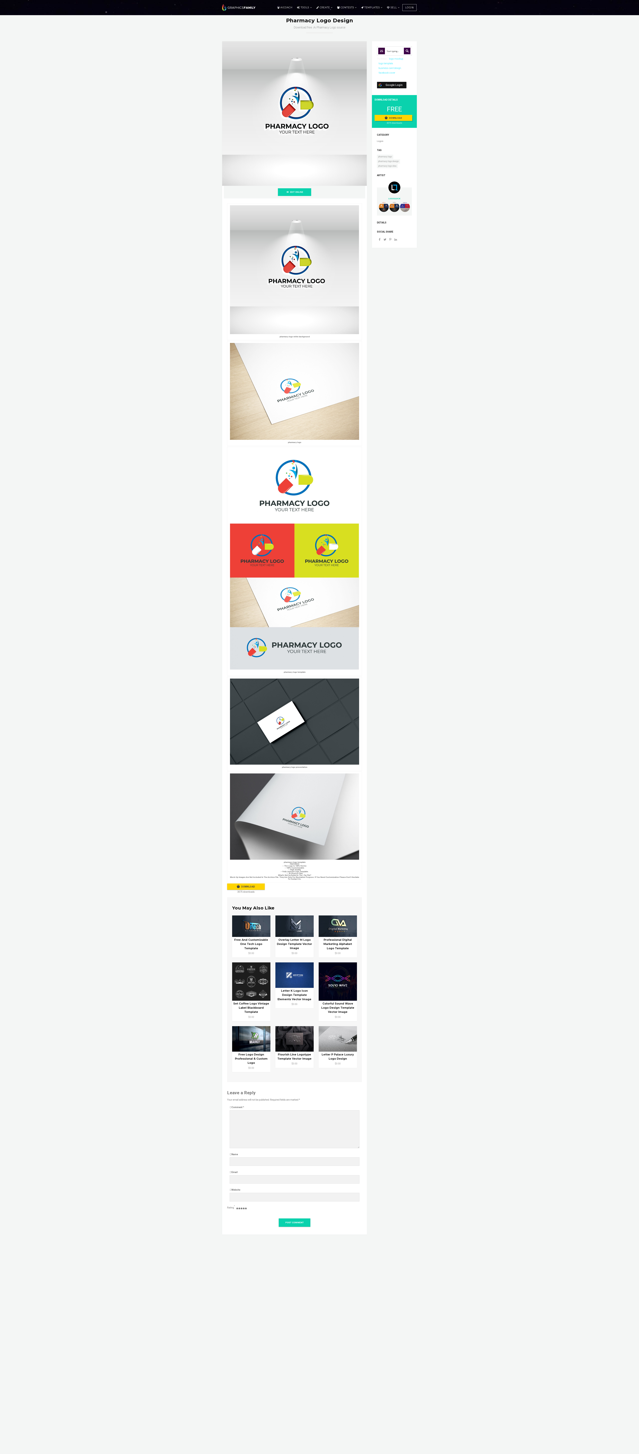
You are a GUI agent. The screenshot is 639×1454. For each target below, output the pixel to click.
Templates (372, 7)
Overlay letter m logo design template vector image (294, 944)
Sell (394, 7)
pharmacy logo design (388, 161)
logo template (386, 63)
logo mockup (396, 58)
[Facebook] (379, 240)
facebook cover (387, 72)
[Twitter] (385, 240)
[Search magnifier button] (407, 51)
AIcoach (286, 7)
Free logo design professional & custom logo (251, 1058)
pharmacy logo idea (387, 166)
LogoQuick (394, 198)
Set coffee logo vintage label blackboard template (251, 1008)
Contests (347, 7)
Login (409, 7)
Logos (380, 141)
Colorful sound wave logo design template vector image (337, 1008)
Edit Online (296, 192)
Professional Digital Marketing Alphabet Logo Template (337, 944)
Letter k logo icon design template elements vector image (294, 995)
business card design (390, 68)
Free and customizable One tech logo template (251, 944)
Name (234, 1154)
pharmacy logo (385, 156)
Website (235, 1189)
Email (234, 1172)
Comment (237, 1107)
